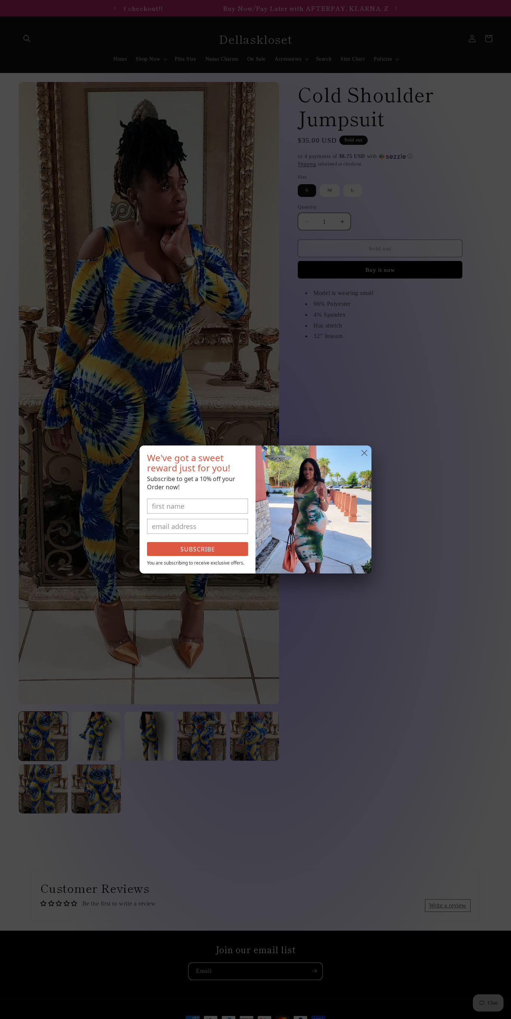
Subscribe (197, 549)
